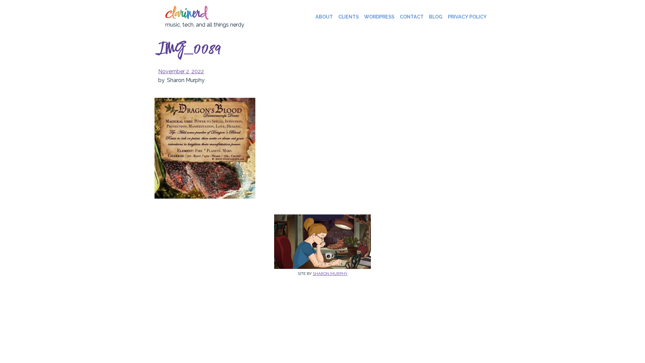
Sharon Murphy (330, 273)
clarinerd (186, 14)
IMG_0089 (189, 49)
